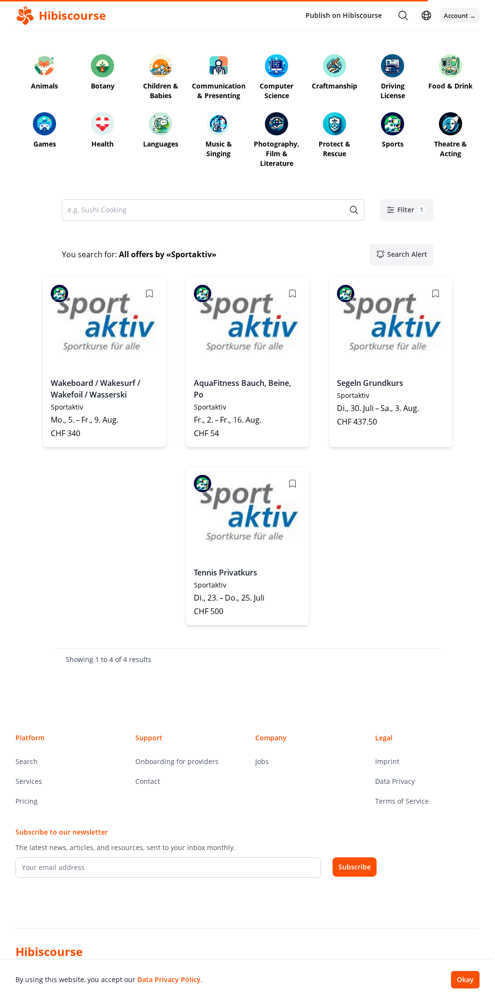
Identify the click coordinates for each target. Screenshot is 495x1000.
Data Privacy (395, 781)
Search (26, 761)
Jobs (262, 761)
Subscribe (354, 866)
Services (28, 781)
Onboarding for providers (176, 761)
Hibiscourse (49, 951)
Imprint (387, 761)
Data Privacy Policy (169, 979)
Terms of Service (402, 801)
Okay (465, 979)
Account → (460, 15)
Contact (147, 781)
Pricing (26, 801)
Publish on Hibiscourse (344, 15)
